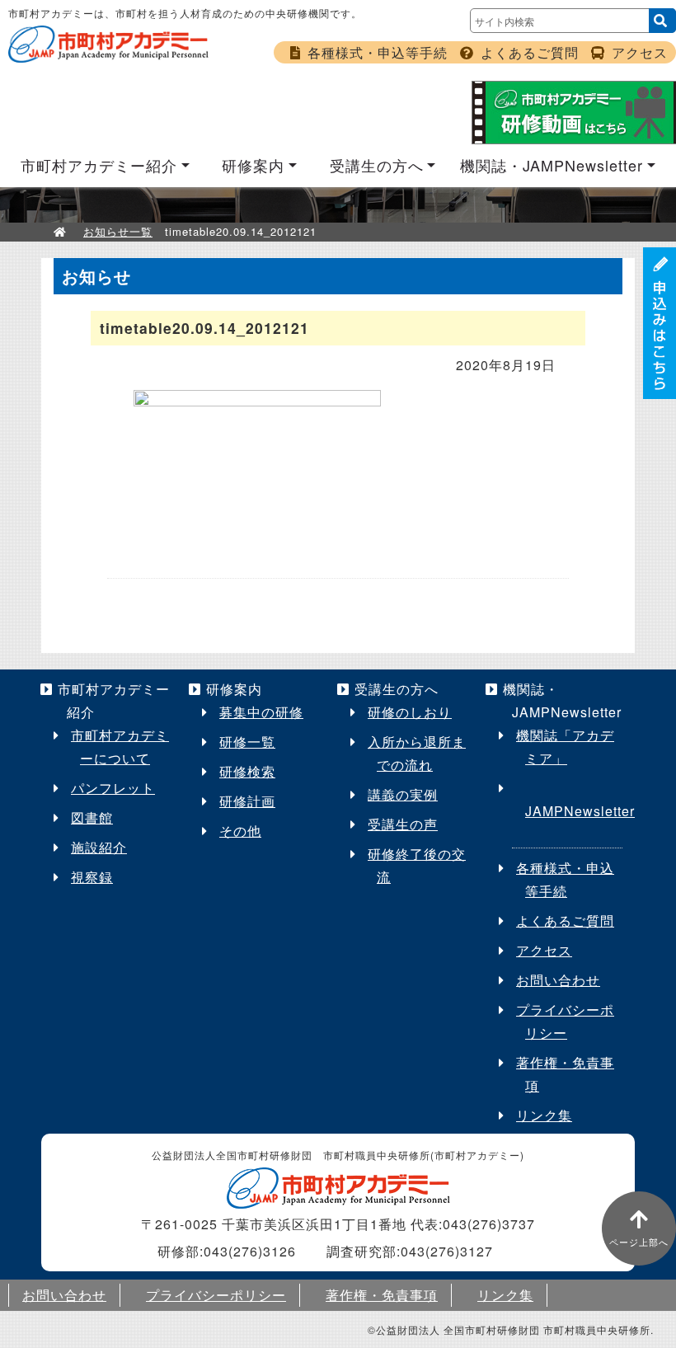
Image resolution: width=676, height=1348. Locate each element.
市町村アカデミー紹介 (99, 165)
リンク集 (544, 1115)
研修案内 (253, 165)
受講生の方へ (377, 165)
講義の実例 (403, 794)
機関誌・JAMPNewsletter (551, 165)
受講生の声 (403, 824)
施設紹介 (99, 847)
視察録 (92, 876)
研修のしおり (410, 711)
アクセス (640, 52)
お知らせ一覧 (118, 231)
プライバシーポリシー (216, 1294)
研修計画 (247, 800)
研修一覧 (247, 741)
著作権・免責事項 (382, 1294)
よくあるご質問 (530, 52)
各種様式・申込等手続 (377, 52)
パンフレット (113, 787)
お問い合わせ (558, 979)
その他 (240, 830)
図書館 (92, 817)
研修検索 (247, 771)
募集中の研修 (261, 711)
